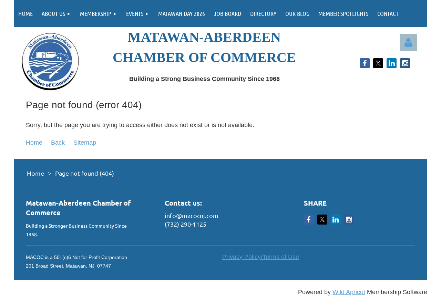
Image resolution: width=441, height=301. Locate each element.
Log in (408, 42)
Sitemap (84, 142)
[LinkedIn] (392, 63)
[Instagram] (405, 63)
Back (58, 142)
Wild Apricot (348, 292)
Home (34, 142)
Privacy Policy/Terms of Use (260, 256)
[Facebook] (365, 63)
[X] (378, 63)
